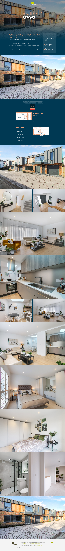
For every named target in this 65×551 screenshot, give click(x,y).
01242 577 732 (25, 543)
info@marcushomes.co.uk (35, 543)
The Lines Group (39, 545)
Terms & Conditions (18, 547)
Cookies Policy (12, 547)
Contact (24, 547)
